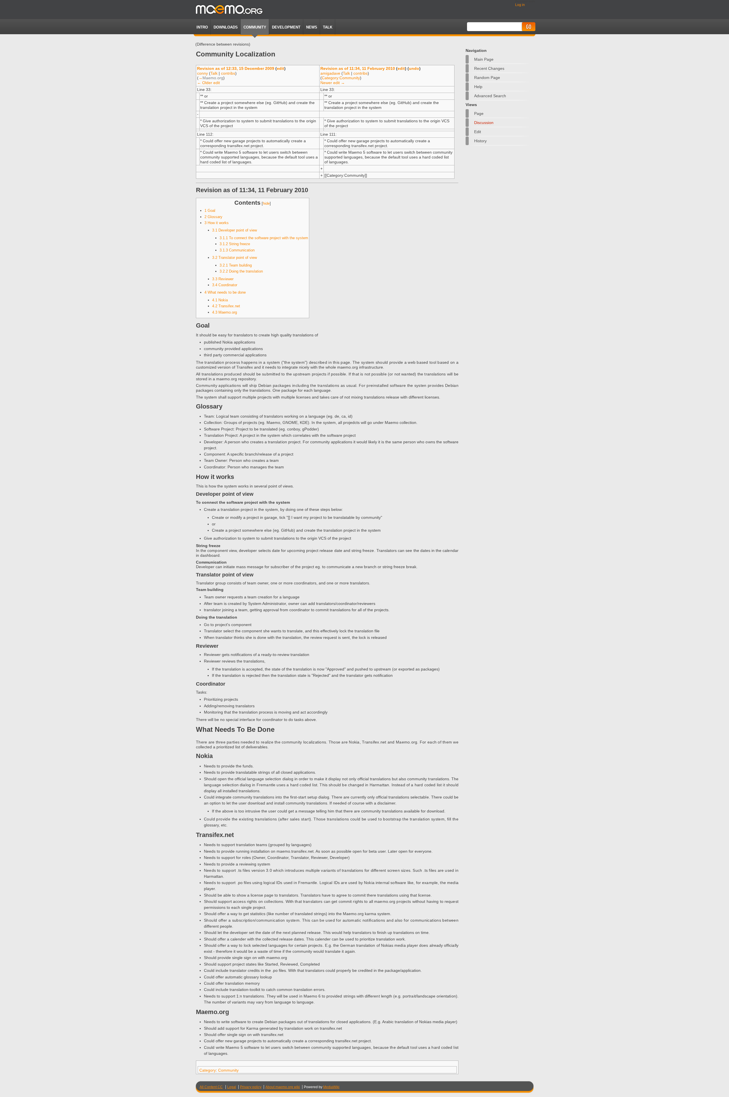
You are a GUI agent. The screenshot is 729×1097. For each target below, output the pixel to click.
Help (478, 86)
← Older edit (208, 82)
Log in (520, 5)
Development (286, 27)
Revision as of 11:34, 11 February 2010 (357, 68)
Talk (214, 73)
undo (414, 68)
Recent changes (489, 68)
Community (254, 27)
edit (280, 68)
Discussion (483, 122)
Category (207, 1070)
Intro (202, 27)
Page (479, 113)
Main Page (483, 59)
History (480, 141)
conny (202, 73)
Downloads (226, 27)
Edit (477, 131)
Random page (487, 77)
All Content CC (211, 1087)
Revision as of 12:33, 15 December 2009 (235, 68)
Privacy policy (250, 1087)
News (311, 27)
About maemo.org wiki (282, 1087)
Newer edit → (332, 82)
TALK (327, 27)
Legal (231, 1087)
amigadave (330, 73)
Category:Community (341, 78)
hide (266, 204)
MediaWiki (331, 1087)
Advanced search (490, 96)
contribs (228, 73)
